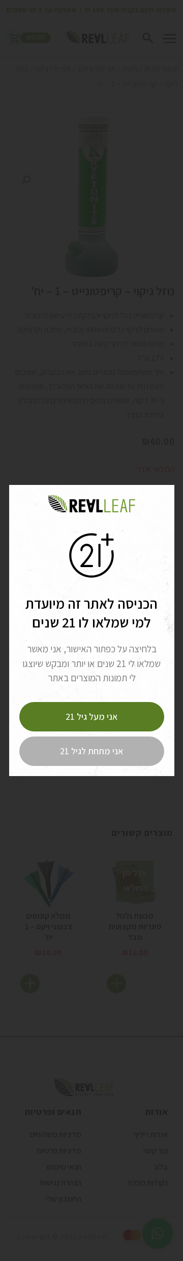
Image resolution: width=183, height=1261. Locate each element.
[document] (91, 630)
